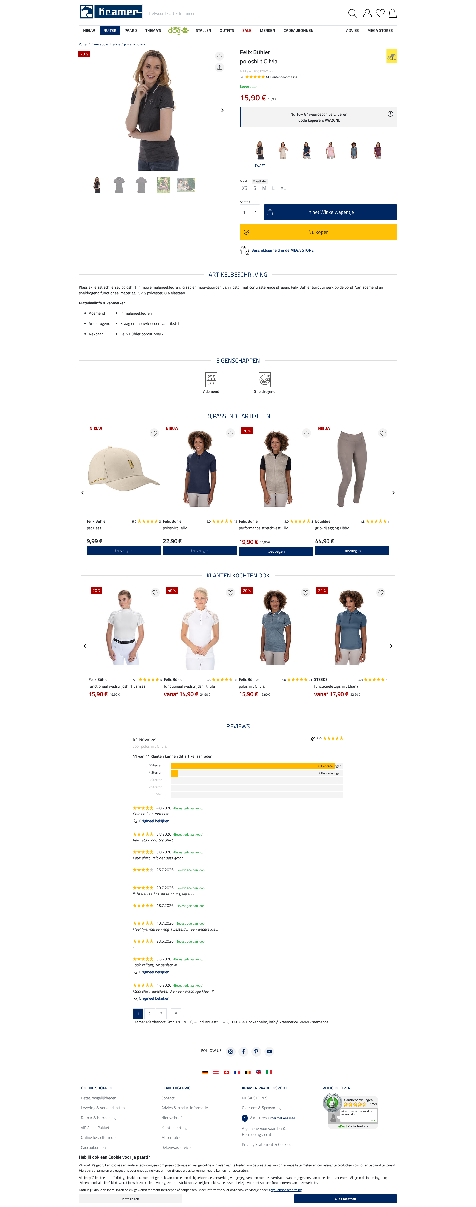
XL (283, 188)
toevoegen (200, 550)
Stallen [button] (203, 30)
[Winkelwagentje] (392, 12)
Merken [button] (267, 30)
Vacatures (269, 1118)
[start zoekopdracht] (353, 13)
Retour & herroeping (98, 1118)
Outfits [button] (227, 30)
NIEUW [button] (89, 30)
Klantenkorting (174, 1127)
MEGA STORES (380, 30)
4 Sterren (155, 772)
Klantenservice (177, 1088)
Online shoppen (96, 1088)
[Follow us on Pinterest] (256, 1052)
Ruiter (83, 44)
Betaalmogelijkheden (98, 1098)
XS (244, 188)
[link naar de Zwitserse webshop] (227, 1072)
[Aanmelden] (367, 12)
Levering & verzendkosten (103, 1108)
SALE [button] (246, 30)
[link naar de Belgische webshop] (249, 1072)
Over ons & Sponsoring (261, 1108)
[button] (178, 30)
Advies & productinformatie (184, 1108)
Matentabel (171, 1137)
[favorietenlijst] (380, 12)
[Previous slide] (83, 110)
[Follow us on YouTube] (269, 1052)
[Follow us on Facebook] (243, 1052)
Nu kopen (318, 232)
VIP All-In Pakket (95, 1127)
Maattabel (260, 181)
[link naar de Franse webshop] (238, 1072)
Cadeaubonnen (93, 1147)
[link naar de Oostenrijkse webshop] (217, 1072)
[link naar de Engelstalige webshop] (259, 1072)
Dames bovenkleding (105, 44)
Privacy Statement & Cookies (266, 1144)
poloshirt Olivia (134, 44)
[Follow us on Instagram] (231, 1052)
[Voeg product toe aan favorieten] (219, 56)
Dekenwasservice (176, 1147)
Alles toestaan (345, 1198)
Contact (168, 1098)
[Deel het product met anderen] (219, 67)
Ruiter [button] (110, 30)
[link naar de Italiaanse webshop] (270, 1072)
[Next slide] (222, 110)
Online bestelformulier (100, 1137)
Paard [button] (131, 30)
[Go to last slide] (83, 493)
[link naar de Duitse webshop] (206, 1072)
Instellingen (130, 1198)
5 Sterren (155, 765)
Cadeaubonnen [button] (299, 30)
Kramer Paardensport (264, 1088)
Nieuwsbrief (171, 1118)
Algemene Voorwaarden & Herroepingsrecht (264, 1131)
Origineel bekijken (154, 821)
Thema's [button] (153, 30)
